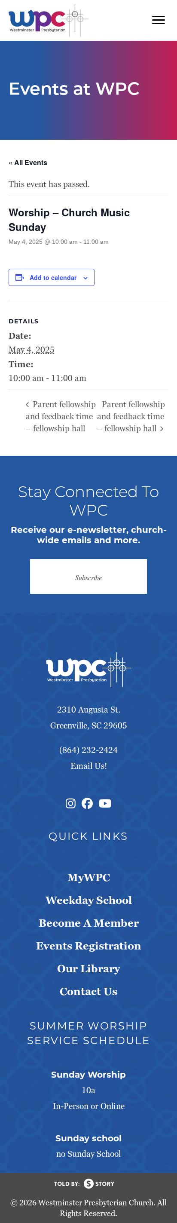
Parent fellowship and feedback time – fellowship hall (61, 416)
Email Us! (88, 766)
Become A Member (89, 923)
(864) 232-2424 (88, 750)
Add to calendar (53, 277)
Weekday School (89, 900)
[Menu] (158, 20)
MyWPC (88, 877)
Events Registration (88, 946)
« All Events (28, 162)
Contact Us (88, 991)
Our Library (88, 968)
